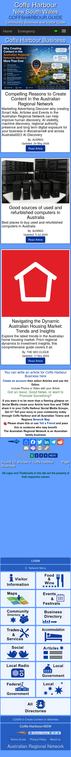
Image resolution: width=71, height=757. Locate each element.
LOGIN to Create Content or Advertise (35, 719)
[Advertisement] (35, 518)
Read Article (35, 148)
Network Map (41, 419)
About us (55, 739)
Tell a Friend (47, 423)
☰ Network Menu (35, 568)
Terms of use (18, 739)
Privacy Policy (38, 739)
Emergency (26, 31)
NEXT (52, 455)
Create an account (15, 381)
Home (7, 31)
